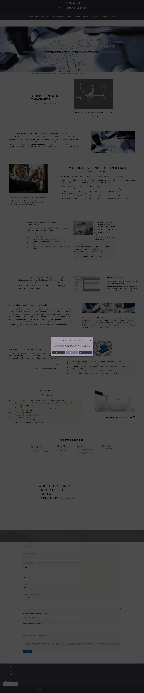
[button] (91, 340)
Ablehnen (72, 352)
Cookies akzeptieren (59, 352)
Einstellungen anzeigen (85, 352)
